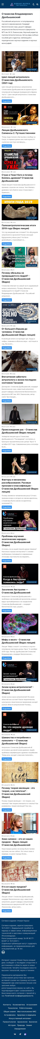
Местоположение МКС (26, 1011)
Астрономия (31, 1005)
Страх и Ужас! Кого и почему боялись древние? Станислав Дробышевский (17, 178)
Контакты (7, 1005)
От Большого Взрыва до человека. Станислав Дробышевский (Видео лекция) (18, 332)
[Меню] (3, 5)
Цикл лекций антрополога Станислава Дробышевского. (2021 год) (17, 80)
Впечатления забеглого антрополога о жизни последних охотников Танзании (19, 379)
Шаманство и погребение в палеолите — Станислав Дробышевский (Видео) (16, 740)
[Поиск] (37, 5)
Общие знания (10, 1011)
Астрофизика (9, 1015)
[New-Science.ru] (20, 4)
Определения (20, 1029)
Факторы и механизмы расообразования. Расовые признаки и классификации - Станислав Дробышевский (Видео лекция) (20, 485)
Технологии (13, 1008)
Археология (22, 1022)
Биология (33, 1022)
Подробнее (7, 101)
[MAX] (25, 1034)
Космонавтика (19, 1005)
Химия (29, 1025)
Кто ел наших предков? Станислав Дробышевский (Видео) (16, 889)
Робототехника (25, 1008)
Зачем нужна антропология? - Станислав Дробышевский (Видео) (18, 690)
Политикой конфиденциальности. (19, 996)
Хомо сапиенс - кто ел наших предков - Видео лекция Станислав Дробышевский (17, 842)
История (12, 1025)
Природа (21, 1025)
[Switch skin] (34, 5)
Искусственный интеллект (20, 1018)
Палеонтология (9, 1022)
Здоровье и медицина (26, 1015)
